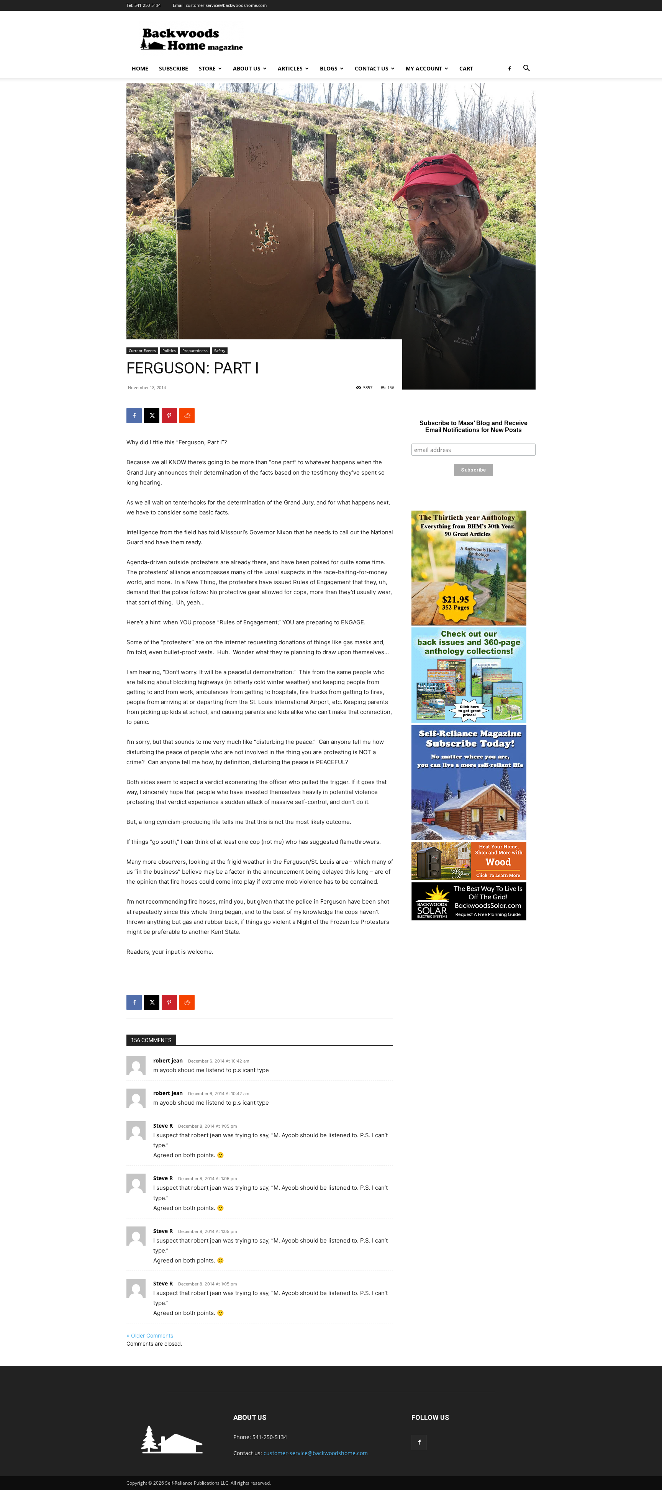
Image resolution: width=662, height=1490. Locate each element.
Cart (466, 68)
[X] (151, 415)
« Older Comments (149, 1335)
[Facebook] (509, 68)
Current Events (142, 350)
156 (390, 387)
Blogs (329, 68)
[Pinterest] (169, 415)
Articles (290, 68)
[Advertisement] (396, 38)
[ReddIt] (187, 415)
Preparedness (195, 350)
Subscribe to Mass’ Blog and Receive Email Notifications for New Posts (473, 426)
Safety (219, 350)
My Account (424, 68)
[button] (526, 69)
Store (207, 68)
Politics (169, 350)
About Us (247, 68)
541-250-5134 (147, 5)
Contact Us (371, 68)
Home (140, 68)
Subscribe (173, 68)
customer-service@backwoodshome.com (226, 5)
